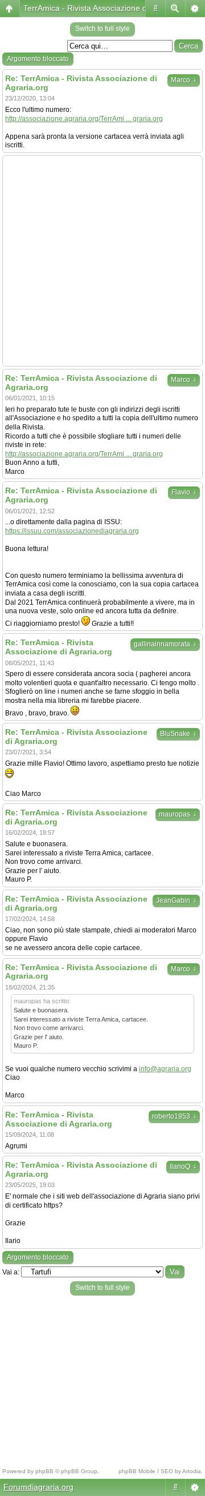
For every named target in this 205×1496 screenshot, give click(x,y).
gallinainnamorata (165, 644)
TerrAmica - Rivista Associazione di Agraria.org (107, 8)
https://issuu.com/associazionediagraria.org (72, 531)
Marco (183, 80)
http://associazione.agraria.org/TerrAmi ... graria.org (84, 119)
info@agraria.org (165, 1069)
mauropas (177, 814)
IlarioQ (183, 1167)
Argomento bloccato (38, 59)
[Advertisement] (102, 261)
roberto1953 (174, 1116)
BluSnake (178, 734)
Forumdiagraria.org (38, 1486)
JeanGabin (176, 900)
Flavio (183, 492)
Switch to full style (102, 29)
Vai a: (10, 1272)
